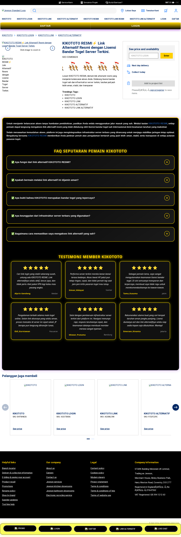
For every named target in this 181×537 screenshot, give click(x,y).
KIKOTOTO (6, 19)
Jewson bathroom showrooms (60, 491)
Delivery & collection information (17, 473)
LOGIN (163, 19)
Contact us (51, 477)
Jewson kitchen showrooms (59, 486)
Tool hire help (8, 504)
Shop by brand (8, 495)
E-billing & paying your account (16, 477)
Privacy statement (99, 482)
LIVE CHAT (162, 528)
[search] (73, 11)
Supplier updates (10, 500)
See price (17, 429)
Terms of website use (100, 495)
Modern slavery (97, 477)
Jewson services (54, 482)
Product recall (8, 482)
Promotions (7, 486)
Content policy (97, 468)
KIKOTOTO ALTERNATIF (67, 19)
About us (50, 468)
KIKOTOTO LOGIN (24, 19)
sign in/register (157, 90)
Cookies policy (97, 473)
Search (34, 11)
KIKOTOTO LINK (45, 19)
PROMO (21, 528)
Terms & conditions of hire (102, 491)
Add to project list (153, 83)
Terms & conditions (99, 486)
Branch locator (9, 468)
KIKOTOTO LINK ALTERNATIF (142, 19)
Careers (49, 473)
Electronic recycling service (59, 495)
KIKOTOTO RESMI (91, 19)
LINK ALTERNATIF (127, 528)
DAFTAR (175, 19)
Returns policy (8, 491)
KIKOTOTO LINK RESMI (114, 19)
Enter (166, 55)
